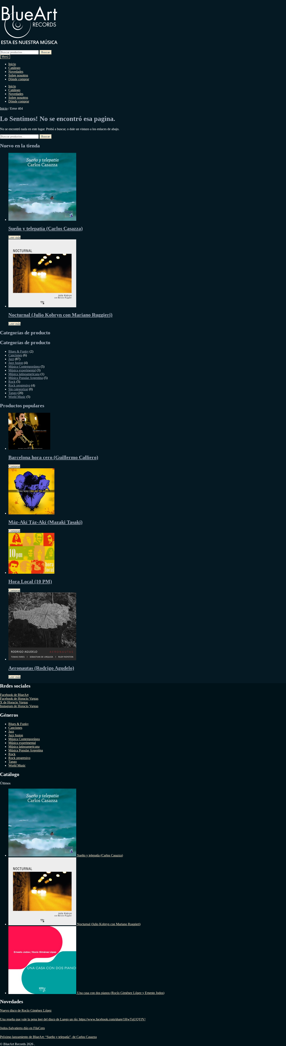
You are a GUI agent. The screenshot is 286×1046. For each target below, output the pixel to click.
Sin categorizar (18, 389)
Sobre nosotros (18, 75)
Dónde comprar (18, 79)
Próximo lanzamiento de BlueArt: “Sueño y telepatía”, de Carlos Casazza (48, 1037)
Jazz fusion (15, 363)
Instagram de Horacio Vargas (19, 706)
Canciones (15, 355)
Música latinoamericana (24, 374)
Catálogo (14, 68)
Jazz (11, 359)
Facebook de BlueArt (14, 695)
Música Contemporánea (24, 366)
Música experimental (22, 370)
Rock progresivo (19, 385)
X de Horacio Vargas (14, 702)
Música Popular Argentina (25, 378)
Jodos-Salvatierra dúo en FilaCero (22, 1028)
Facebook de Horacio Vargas (19, 698)
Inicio (12, 64)
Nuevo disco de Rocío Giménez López (26, 1010)
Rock (11, 381)
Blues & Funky (18, 351)
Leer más (14, 237)
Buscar (45, 52)
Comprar (14, 466)
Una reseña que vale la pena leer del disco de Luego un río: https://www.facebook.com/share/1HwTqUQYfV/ (73, 1019)
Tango (12, 393)
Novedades (15, 71)
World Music (17, 396)
